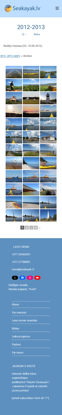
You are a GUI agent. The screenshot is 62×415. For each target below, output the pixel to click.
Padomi (16, 344)
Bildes (37, 34)
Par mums (17, 352)
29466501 (24, 254)
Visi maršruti (19, 312)
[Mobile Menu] (57, 8)
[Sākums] (23, 34)
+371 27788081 (21, 262)
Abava (15, 304)
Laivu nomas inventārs (24, 320)
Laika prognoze (21, 336)
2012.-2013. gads (10, 56)
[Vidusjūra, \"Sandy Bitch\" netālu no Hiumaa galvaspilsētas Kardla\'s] (31, 163)
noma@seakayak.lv (23, 269)
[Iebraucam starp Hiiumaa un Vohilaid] (48, 72)
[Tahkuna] (48, 202)
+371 (15, 254)
